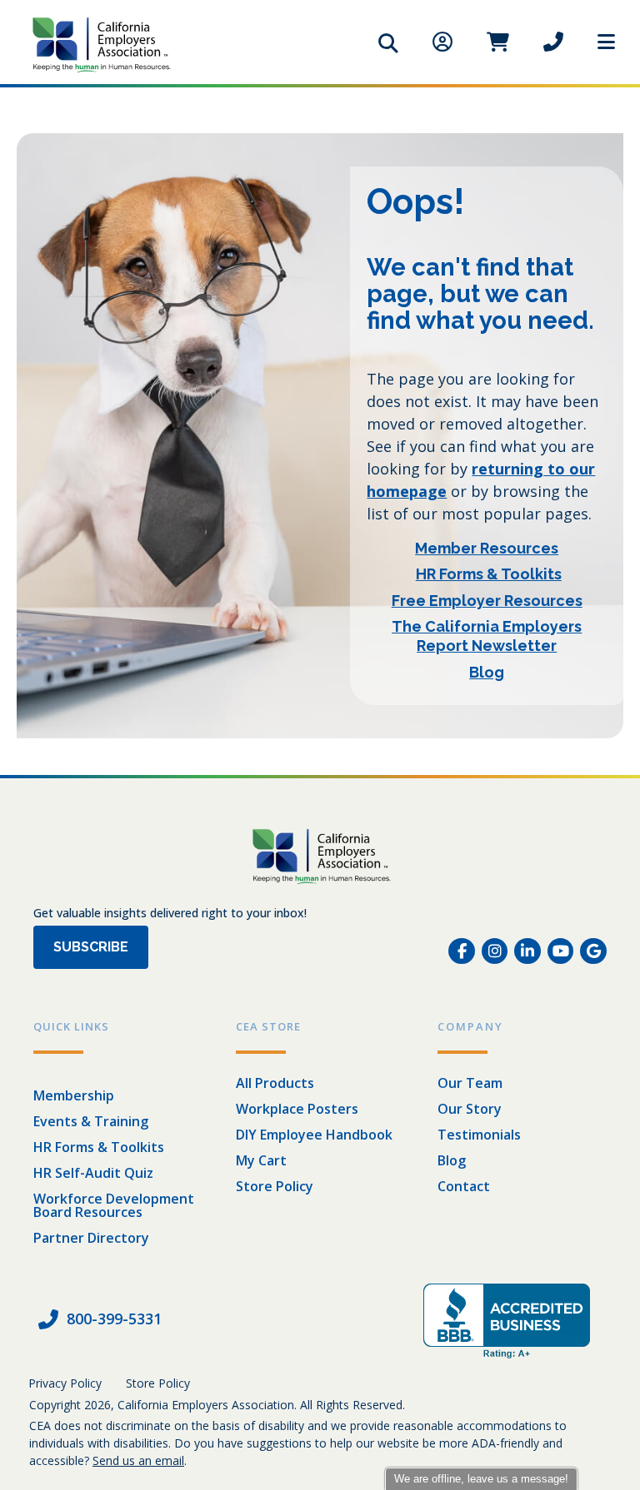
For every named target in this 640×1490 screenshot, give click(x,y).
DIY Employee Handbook (314, 1134)
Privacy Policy (65, 1383)
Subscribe (90, 947)
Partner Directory (91, 1238)
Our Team (470, 1083)
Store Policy (274, 1186)
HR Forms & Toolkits (98, 1147)
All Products (275, 1083)
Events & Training (90, 1121)
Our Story (470, 1109)
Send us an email (138, 1460)
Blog (452, 1160)
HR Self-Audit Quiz (93, 1173)
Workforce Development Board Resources (113, 1205)
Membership (73, 1095)
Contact (464, 1186)
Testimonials (479, 1134)
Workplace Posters (297, 1109)
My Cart (261, 1160)
